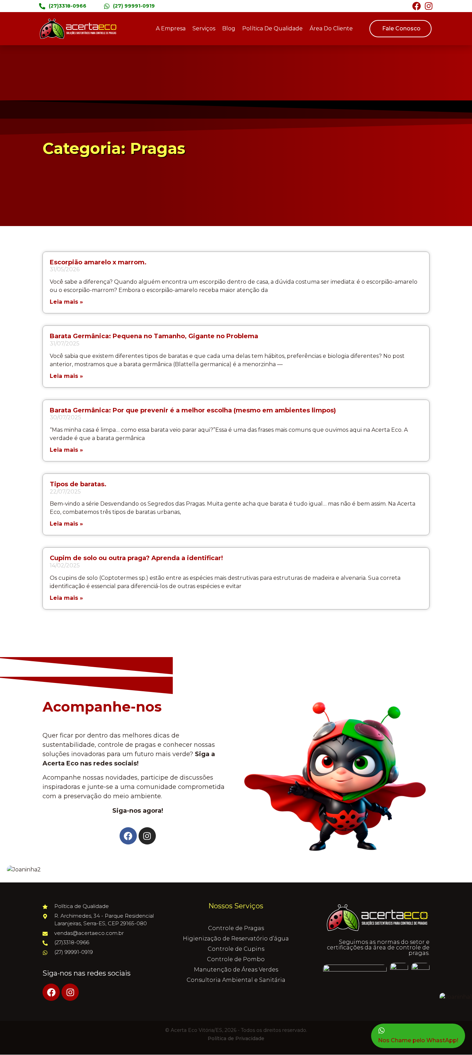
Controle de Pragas (236, 928)
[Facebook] (416, 6)
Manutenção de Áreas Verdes (236, 969)
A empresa (171, 28)
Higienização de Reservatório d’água (236, 938)
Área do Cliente (331, 28)
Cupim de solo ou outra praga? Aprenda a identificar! (136, 558)
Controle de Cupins (236, 949)
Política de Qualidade (272, 28)
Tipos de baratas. (78, 484)
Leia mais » (66, 302)
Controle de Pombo (236, 959)
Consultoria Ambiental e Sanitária (236, 980)
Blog (228, 28)
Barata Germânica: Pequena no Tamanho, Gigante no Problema (154, 336)
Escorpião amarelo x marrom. (98, 262)
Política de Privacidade (236, 1038)
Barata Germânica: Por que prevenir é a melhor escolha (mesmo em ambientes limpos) (193, 410)
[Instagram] (428, 6)
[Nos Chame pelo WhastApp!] (381, 1030)
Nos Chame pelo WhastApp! (418, 1040)
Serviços (203, 28)
